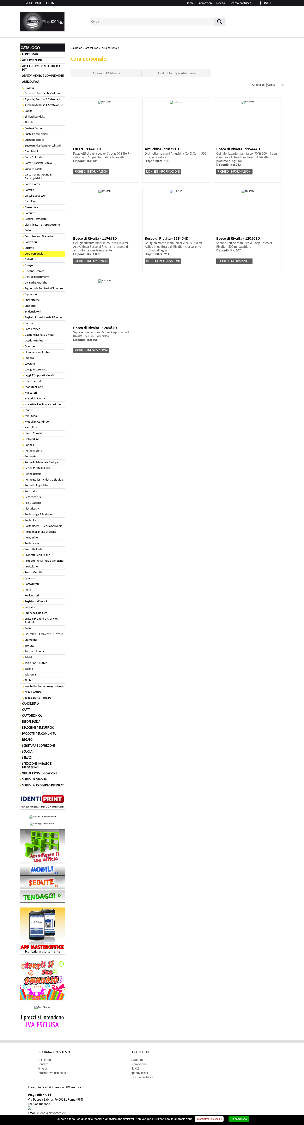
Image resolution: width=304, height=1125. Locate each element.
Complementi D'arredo (39, 236)
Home (190, 3)
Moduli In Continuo (37, 421)
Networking (32, 439)
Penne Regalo (33, 474)
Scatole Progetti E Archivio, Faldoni (41, 620)
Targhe (29, 669)
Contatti (43, 1064)
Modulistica (32, 427)
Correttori (31, 242)
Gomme (30, 346)
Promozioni (205, 3)
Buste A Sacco (33, 128)
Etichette (30, 306)
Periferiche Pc (33, 497)
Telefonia (30, 674)
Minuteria (31, 416)
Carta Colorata (33, 157)
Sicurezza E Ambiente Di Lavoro (44, 634)
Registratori (32, 595)
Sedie (28, 628)
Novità (220, 3)
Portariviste (32, 543)
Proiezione (31, 566)
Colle (28, 230)
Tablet (28, 657)
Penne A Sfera (33, 450)
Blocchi (29, 122)
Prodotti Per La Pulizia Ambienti (44, 560)
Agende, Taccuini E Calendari (42, 99)
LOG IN (49, 3)
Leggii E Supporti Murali (39, 375)
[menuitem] (242, 3)
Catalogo (137, 1060)
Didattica (30, 259)
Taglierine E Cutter (36, 663)
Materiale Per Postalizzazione (43, 404)
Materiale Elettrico (36, 398)
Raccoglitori (32, 584)
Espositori (31, 294)
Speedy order (139, 1073)
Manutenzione (34, 387)
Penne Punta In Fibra (37, 468)
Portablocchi (32, 520)
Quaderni (30, 578)
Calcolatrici (31, 151)
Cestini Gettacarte (36, 219)
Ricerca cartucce (240, 3)
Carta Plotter (32, 184)
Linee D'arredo (33, 381)
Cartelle (29, 190)
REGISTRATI (33, 3)
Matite (29, 410)
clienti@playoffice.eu (51, 1113)
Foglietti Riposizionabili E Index (43, 317)
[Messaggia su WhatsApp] (42, 824)
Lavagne (30, 363)
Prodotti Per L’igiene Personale (176, 73)
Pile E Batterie (33, 503)
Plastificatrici (32, 508)
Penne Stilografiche (36, 485)
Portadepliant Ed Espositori (41, 532)
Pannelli (29, 445)
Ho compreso (239, 1119)
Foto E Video (32, 329)
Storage (29, 645)
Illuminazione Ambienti (39, 352)
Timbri (28, 680)
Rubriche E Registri (36, 613)
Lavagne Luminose (36, 369)
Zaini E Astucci (33, 692)
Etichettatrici (32, 300)
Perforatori (31, 491)
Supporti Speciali (35, 651)
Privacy (42, 1068)
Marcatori (31, 392)
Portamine (31, 537)
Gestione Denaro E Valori (40, 335)
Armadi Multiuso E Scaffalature (44, 105)
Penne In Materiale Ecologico (42, 462)
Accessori (30, 87)
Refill (28, 589)
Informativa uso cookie (53, 1073)
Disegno (30, 265)
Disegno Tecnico (34, 271)
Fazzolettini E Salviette (106, 73)
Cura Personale (34, 253)
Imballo (29, 358)
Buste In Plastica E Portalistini (43, 145)
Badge (28, 111)
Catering (30, 213)
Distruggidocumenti (37, 277)
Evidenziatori (33, 311)
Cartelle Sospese (35, 195)
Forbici (29, 323)
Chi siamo (44, 1060)
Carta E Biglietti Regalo (38, 163)
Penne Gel (31, 456)
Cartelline (30, 201)
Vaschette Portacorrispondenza (44, 686)
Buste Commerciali (36, 134)
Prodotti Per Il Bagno (37, 555)
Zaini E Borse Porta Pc (38, 698)
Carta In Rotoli (33, 169)
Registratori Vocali (36, 601)
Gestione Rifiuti (34, 340)
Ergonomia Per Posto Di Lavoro (44, 288)
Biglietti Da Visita (35, 116)
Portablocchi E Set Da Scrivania (43, 526)
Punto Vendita (33, 572)
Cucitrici (29, 248)
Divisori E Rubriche (36, 282)
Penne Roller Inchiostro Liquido (44, 479)
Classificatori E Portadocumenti (44, 224)
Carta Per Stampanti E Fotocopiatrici (38, 176)
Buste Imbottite (34, 140)
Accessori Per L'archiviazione (42, 93)
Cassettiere (31, 207)
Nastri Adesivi (33, 433)
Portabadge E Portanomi (40, 514)
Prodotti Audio (34, 549)
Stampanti (31, 640)
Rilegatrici (30, 607)
